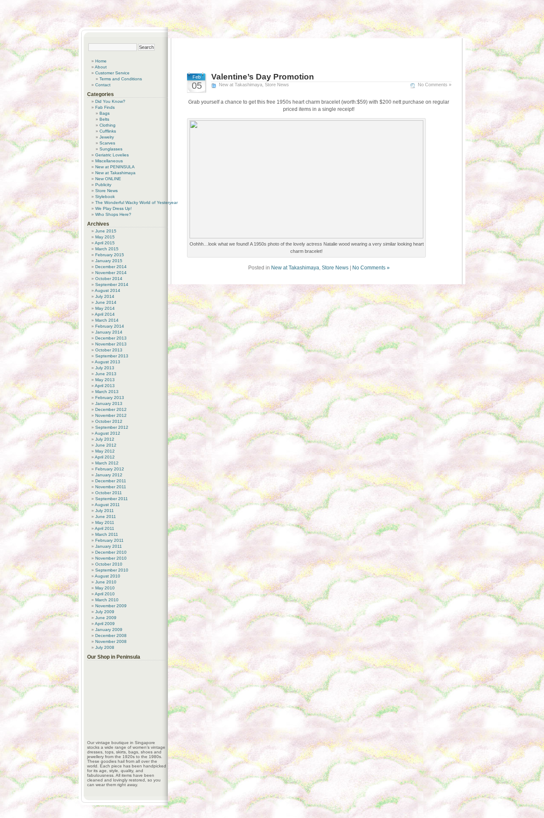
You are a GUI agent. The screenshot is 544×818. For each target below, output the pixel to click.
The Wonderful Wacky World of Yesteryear (136, 202)
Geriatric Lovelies (112, 155)
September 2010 (111, 570)
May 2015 (105, 237)
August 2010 (107, 576)
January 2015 (108, 260)
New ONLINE (108, 178)
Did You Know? (110, 101)
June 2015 (105, 231)
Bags (104, 113)
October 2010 (108, 564)
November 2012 (111, 415)
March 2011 (106, 534)
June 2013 (105, 373)
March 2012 (107, 463)
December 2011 (110, 480)
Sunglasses (110, 149)
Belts (104, 119)
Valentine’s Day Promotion (262, 76)
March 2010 (107, 599)
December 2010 (111, 552)
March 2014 (107, 320)
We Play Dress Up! (113, 208)
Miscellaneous (109, 161)
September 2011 (111, 498)
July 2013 (104, 367)
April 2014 (105, 314)
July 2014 (104, 296)
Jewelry (106, 137)
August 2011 (107, 504)
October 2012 (108, 421)
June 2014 (105, 302)
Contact (102, 84)
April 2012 (105, 457)
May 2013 (105, 379)
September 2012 (111, 427)
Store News (277, 84)
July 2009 (104, 611)
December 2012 (111, 409)
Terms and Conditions (120, 78)
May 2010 (105, 588)
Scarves (107, 143)
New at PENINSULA (115, 166)
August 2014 (107, 290)
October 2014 (108, 278)
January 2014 (108, 332)
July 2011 (104, 510)
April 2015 (105, 243)
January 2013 (108, 403)
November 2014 (111, 272)
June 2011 (105, 516)
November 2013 (111, 344)
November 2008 (111, 641)
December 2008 (111, 635)
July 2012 (104, 439)
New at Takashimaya (240, 84)
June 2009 (105, 617)
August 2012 (107, 433)
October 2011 (108, 492)
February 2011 (109, 540)
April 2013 (105, 385)
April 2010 (105, 594)
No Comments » (434, 84)
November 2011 (110, 486)
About (101, 67)
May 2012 (105, 451)
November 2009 (111, 605)
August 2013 (107, 361)
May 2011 (104, 522)
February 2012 (109, 469)
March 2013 (107, 391)
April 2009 (105, 623)
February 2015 (109, 254)
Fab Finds (105, 107)
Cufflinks (107, 131)
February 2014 (109, 326)
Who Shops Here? (113, 214)
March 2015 (107, 248)
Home (101, 61)
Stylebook (105, 196)
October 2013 (108, 350)
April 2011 (104, 528)
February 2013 (109, 397)
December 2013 (111, 338)
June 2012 (105, 445)
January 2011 (108, 546)
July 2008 (104, 647)
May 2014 (105, 308)
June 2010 (105, 582)
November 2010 (111, 558)
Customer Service (112, 73)
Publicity (103, 184)
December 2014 (111, 266)
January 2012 (108, 475)
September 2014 (111, 284)
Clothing (107, 125)
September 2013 (111, 356)
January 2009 (108, 629)
